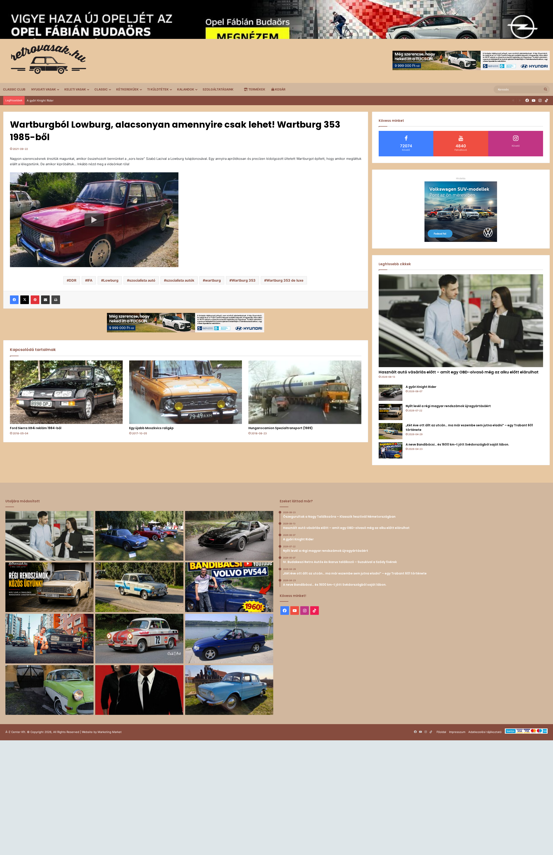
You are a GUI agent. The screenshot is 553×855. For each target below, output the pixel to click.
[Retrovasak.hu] (46, 61)
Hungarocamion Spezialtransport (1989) (280, 428)
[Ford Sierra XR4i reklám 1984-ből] (66, 392)
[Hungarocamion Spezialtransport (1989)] (304, 392)
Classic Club (14, 89)
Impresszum (457, 732)
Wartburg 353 (244, 280)
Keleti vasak (75, 89)
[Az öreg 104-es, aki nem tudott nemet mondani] (49, 638)
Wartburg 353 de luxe (285, 280)
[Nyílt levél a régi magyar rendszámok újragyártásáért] (390, 412)
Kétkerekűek (127, 89)
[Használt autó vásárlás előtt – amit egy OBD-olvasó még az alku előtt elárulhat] (461, 320)
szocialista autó (142, 280)
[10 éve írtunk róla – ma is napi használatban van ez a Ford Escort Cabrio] (229, 638)
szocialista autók (180, 280)
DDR (72, 280)
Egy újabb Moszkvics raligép (151, 428)
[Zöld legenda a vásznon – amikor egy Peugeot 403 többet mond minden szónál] (139, 690)
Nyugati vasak (43, 89)
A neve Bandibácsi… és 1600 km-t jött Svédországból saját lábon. (457, 444)
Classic (101, 89)
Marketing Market (110, 732)
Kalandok (185, 89)
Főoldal (441, 732)
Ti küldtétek (158, 89)
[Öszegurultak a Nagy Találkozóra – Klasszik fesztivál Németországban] (139, 536)
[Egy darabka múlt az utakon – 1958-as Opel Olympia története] (49, 690)
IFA (89, 280)
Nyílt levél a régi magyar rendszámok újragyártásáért (62, 100)
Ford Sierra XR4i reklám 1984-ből (35, 428)
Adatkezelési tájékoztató (485, 732)
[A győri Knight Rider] (390, 393)
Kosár (279, 89)
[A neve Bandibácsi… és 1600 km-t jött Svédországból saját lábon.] (390, 450)
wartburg (213, 280)
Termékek (256, 89)
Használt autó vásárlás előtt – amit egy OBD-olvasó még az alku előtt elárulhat (459, 372)
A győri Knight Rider (421, 387)
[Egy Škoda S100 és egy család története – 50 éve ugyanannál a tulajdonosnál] (229, 690)
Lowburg (110, 280)
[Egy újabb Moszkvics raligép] (185, 392)
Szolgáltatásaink (218, 89)
